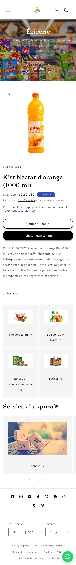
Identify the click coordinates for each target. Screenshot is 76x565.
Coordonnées (54, 558)
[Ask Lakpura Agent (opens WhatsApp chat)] (67, 556)
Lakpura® (24, 545)
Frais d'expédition (26, 200)
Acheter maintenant (38, 235)
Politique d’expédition (31, 558)
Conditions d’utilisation (57, 552)
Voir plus (38, 68)
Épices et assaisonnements (20, 381)
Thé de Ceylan (18, 334)
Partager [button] (12, 293)
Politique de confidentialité (25, 552)
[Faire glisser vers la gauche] (29, 480)
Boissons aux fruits (56, 337)
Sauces (54, 378)
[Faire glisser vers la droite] (47, 480)
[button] (8, 9)
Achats (35, 466)
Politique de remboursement (49, 545)
